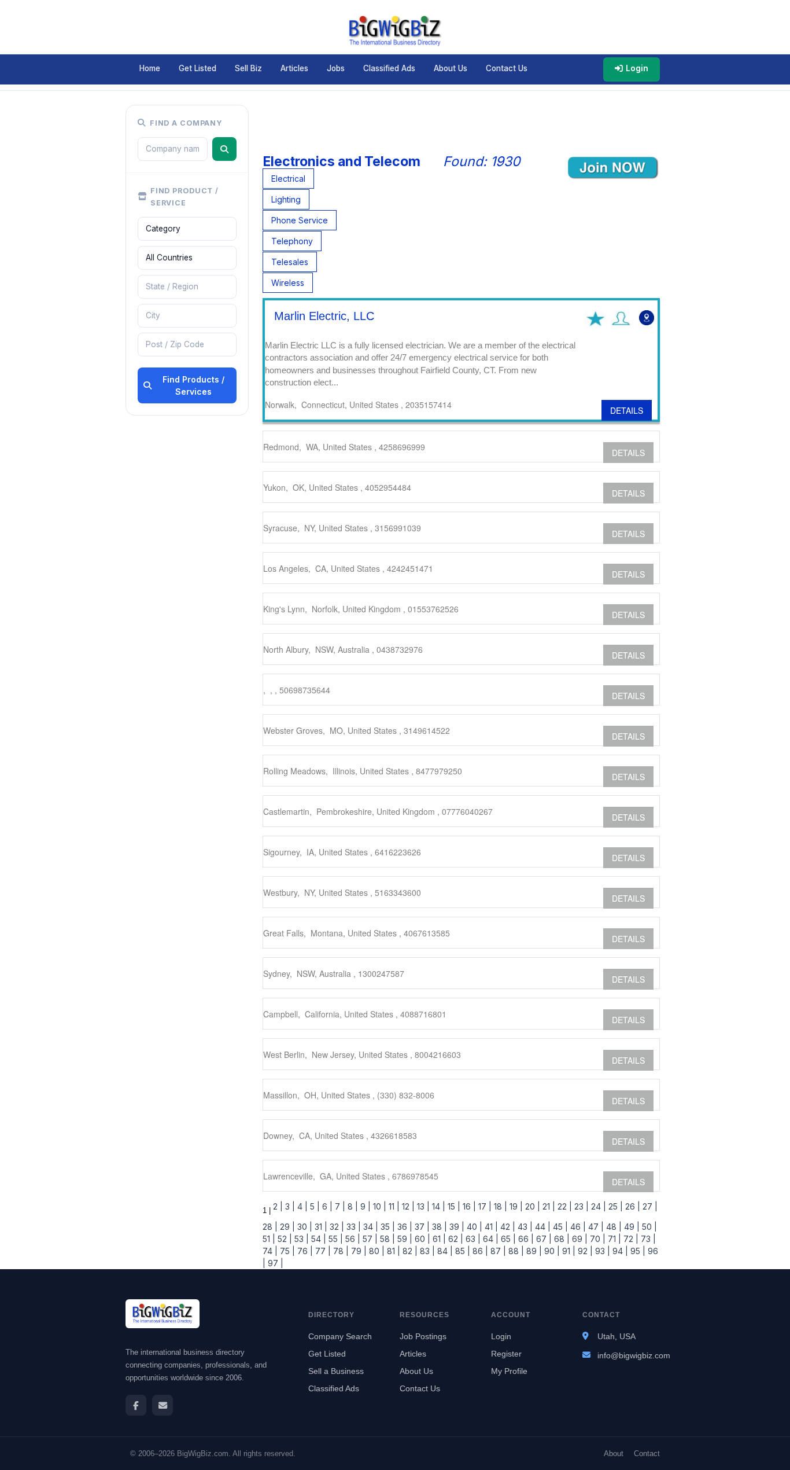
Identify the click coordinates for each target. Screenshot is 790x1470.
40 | (473, 1227)
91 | (567, 1251)
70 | (597, 1239)
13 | (422, 1206)
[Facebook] (135, 1405)
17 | (484, 1206)
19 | (515, 1206)
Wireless (287, 283)
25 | (614, 1206)
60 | (421, 1239)
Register (506, 1353)
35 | (386, 1227)
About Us (450, 68)
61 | (438, 1239)
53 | (300, 1239)
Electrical (288, 178)
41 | (490, 1227)
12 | (407, 1206)
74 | (270, 1251)
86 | (479, 1251)
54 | (317, 1239)
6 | (326, 1206)
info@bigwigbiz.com (633, 1355)
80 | (376, 1251)
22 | (563, 1206)
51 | (269, 1239)
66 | (525, 1239)
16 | (468, 1206)
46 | (577, 1227)
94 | (619, 1251)
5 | (314, 1206)
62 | (454, 1239)
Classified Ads (389, 68)
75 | (286, 1251)
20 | (531, 1206)
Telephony (292, 241)
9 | (364, 1206)
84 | (444, 1251)
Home (149, 68)
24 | (597, 1206)
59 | (403, 1239)
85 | (461, 1251)
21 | (547, 1206)
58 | (386, 1239)
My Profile (509, 1371)
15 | (452, 1206)
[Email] (162, 1405)
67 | (543, 1239)
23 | (580, 1206)
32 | (335, 1227)
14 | (437, 1206)
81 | (392, 1251)
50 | (648, 1227)
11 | (393, 1206)
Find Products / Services (193, 385)
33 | (352, 1227)
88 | (515, 1251)
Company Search (340, 1336)
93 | (601, 1251)
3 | (289, 1206)
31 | (319, 1227)
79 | (358, 1251)
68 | (561, 1239)
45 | (559, 1227)
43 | (524, 1227)
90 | (551, 1251)
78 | (340, 1251)
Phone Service (299, 220)
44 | (542, 1227)
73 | (647, 1239)
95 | (636, 1251)
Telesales (289, 262)
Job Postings (423, 1336)
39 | (455, 1227)
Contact (647, 1453)
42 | (506, 1227)
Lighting (286, 199)
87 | (497, 1251)
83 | (426, 1251)
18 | (499, 1206)
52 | (283, 1239)
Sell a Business (336, 1371)
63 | (472, 1239)
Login (637, 68)
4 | (301, 1206)
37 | (421, 1227)
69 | (579, 1239)
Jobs (336, 68)
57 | (369, 1239)
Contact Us (506, 68)
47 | (595, 1227)
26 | (631, 1206)
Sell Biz (248, 68)
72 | (629, 1239)
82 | (409, 1251)
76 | (304, 1251)
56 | (351, 1239)
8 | (351, 1206)
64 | (490, 1239)
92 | (584, 1251)
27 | (649, 1206)
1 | (267, 1210)
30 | (303, 1227)
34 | (369, 1227)
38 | (438, 1227)
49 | (631, 1227)
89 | (533, 1251)
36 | (403, 1227)
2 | (277, 1206)
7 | (339, 1206)
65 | (507, 1239)
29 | (286, 1227)
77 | (322, 1251)
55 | (334, 1239)
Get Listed (197, 68)
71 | (613, 1239)
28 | (270, 1227)
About (613, 1453)
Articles (294, 68)
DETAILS (626, 410)
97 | (274, 1263)
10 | (378, 1206)
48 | (613, 1227)
